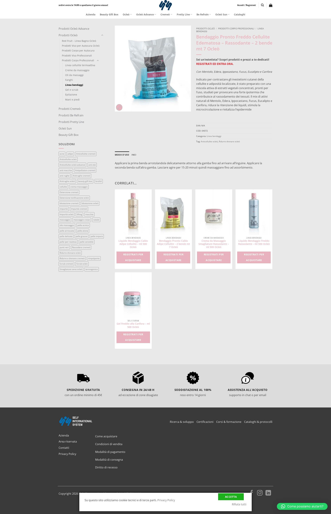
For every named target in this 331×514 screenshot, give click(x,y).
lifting (79, 214)
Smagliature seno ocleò (71, 269)
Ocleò (126, 14)
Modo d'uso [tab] (122, 154)
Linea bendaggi (74, 85)
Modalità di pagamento (110, 452)
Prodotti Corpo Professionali (78, 60)
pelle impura (97, 236)
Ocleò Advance (145, 14)
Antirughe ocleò (67, 181)
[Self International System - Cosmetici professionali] (165, 5)
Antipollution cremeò (85, 170)
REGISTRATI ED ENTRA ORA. (215, 64)
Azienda (90, 14)
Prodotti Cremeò (70, 109)
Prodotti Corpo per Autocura (78, 50)
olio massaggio (67, 225)
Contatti (64, 448)
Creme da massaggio (77, 70)
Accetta (231, 496)
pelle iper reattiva (68, 241)
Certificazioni (205, 422)
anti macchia (66, 170)
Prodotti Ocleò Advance (74, 29)
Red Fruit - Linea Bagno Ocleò (79, 40)
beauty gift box (85, 181)
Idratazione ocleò (90, 203)
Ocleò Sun (221, 14)
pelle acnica (83, 225)
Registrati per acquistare (133, 257)
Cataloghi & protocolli (258, 422)
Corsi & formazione (228, 422)
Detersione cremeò (69, 192)
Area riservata (68, 441)
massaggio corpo (81, 219)
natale (96, 219)
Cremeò (165, 14)
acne (62, 153)
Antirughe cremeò (81, 175)
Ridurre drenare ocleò (70, 252)
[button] (246, 5)
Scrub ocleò (82, 263)
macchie (89, 214)
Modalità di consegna (109, 460)
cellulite (63, 186)
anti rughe (64, 175)
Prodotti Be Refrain (71, 115)
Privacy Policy (67, 454)
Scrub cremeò (66, 263)
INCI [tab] (134, 154)
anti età (92, 164)
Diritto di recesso (106, 467)
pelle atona (82, 230)
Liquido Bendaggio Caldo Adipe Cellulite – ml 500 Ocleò (133, 244)
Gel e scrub (71, 89)
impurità (64, 208)
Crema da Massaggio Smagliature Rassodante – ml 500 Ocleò (213, 244)
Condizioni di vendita (108, 444)
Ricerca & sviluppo (182, 422)
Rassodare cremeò (81, 247)
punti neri (64, 247)
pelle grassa (81, 236)
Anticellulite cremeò (85, 153)
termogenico (92, 269)
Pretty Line (183, 14)
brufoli (99, 181)
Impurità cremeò (79, 208)
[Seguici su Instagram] (260, 493)
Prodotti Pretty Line (71, 122)
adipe (70, 153)
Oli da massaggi (74, 75)
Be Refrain (203, 14)
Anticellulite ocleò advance (72, 164)
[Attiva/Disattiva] (102, 35)
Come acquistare (106, 436)
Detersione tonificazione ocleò (74, 197)
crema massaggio (79, 186)
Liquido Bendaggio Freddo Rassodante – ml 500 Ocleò (254, 242)
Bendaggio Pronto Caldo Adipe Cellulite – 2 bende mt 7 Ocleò (173, 244)
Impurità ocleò (66, 214)
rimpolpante (94, 258)
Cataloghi (239, 14)
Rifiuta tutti (239, 504)
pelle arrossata (67, 230)
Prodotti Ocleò (68, 35)
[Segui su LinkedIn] (268, 493)
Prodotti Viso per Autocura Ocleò (80, 45)
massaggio (65, 219)
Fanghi (69, 79)
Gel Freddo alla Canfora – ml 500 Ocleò (133, 325)
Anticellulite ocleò (68, 159)
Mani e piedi (72, 99)
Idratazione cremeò (69, 203)
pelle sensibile (86, 241)
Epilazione (71, 94)
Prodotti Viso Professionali (77, 55)
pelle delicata (66, 236)
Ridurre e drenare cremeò (72, 258)
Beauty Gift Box (109, 14)
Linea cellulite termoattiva (80, 65)
